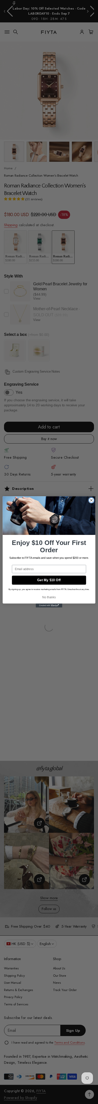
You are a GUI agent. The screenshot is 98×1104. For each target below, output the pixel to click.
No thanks (49, 597)
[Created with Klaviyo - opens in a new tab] (49, 606)
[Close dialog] (91, 500)
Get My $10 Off (49, 580)
